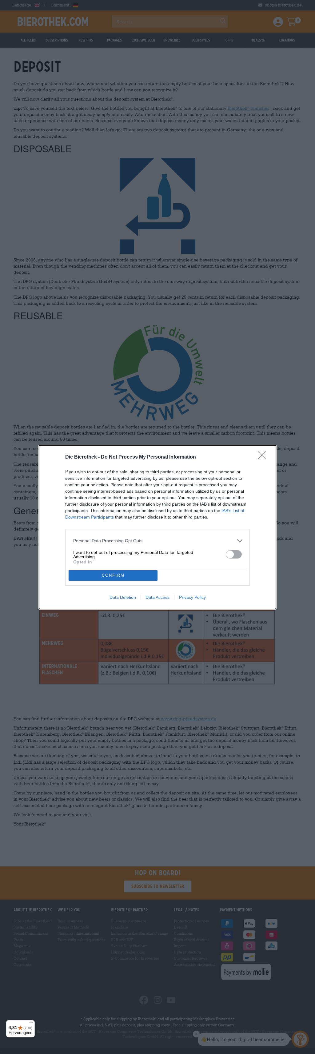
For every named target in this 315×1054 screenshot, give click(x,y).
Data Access (157, 597)
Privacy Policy (192, 597)
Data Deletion (123, 597)
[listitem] (157, 541)
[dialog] (157, 527)
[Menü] (31, 1024)
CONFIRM (113, 575)
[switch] (234, 554)
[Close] (264, 457)
